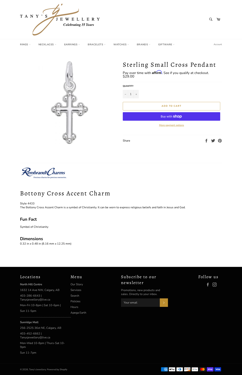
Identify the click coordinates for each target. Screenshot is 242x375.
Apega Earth (78, 313)
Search (75, 296)
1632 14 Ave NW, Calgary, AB (40, 290)
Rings (24, 44)
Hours (74, 307)
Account (218, 44)
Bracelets (96, 44)
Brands (143, 44)
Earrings (71, 44)
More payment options (171, 125)
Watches (120, 44)
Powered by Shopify (57, 369)
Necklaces (46, 44)
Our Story (77, 284)
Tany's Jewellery (37, 369)
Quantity (128, 86)
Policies (75, 301)
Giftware (165, 44)
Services (76, 290)
